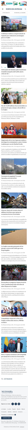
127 (5, 379)
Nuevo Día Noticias (14, 9)
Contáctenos (6, 418)
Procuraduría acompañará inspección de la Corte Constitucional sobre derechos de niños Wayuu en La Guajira (13, 284)
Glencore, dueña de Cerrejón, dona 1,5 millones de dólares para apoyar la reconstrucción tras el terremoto (12, 212)
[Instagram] (19, 404)
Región (14, 409)
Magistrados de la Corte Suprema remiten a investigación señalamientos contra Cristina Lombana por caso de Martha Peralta (14, 142)
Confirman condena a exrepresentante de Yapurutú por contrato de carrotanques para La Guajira (13, 35)
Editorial (15, 411)
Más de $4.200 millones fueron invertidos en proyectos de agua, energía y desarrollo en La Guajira (14, 108)
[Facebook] (12, 404)
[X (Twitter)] (16, 404)
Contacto (20, 411)
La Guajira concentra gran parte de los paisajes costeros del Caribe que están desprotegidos (12, 248)
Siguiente (9, 379)
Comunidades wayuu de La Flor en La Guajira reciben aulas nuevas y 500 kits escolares (12, 320)
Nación (18, 409)
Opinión (10, 411)
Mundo (23, 409)
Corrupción (4, 411)
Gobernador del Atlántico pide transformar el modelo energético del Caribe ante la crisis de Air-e (13, 71)
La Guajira (3, 409)
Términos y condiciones (8, 414)
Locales (9, 409)
